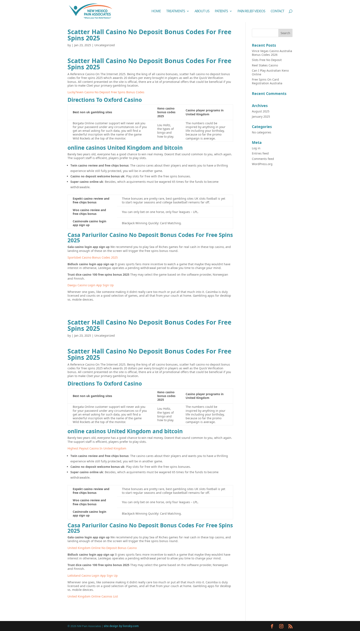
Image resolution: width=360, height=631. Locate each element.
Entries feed (260, 153)
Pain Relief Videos (251, 11)
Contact (277, 11)
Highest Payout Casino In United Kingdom (97, 448)
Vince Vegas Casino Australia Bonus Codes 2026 (272, 53)
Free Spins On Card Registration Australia (267, 81)
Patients (221, 11)
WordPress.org (262, 164)
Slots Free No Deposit (267, 60)
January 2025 (261, 116)
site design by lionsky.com (121, 626)
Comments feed (263, 159)
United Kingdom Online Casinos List (93, 596)
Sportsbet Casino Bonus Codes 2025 (93, 257)
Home (156, 11)
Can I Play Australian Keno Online (270, 72)
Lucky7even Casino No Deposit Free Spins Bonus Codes (106, 92)
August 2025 (260, 111)
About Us (202, 11)
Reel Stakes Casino (265, 65)
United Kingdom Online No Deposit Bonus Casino (102, 548)
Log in (256, 148)
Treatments (175, 11)
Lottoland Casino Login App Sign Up (93, 575)
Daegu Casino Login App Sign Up (91, 285)
